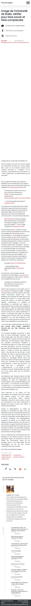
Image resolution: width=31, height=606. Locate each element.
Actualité (4, 41)
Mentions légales (23, 601)
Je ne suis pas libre (16, 577)
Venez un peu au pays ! (18, 563)
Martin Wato (17, 237)
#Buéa (6, 194)
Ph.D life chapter (7, 2)
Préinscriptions (6, 457)
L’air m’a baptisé (16, 550)
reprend (24, 275)
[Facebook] (5, 469)
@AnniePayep (8, 219)
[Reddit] (20, 469)
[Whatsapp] (25, 469)
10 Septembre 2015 (18, 226)
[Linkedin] (10, 469)
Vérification (5, 459)
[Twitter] (15, 469)
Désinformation (6, 455)
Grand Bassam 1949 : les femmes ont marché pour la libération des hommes (19, 529)
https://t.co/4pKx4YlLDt (18, 263)
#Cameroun (8, 198)
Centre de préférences (24, 604)
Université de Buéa (13, 187)
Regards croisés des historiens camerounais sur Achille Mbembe (19, 591)
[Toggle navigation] (28, 3)
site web (4, 291)
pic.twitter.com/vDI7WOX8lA (21, 198)
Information (17, 455)
